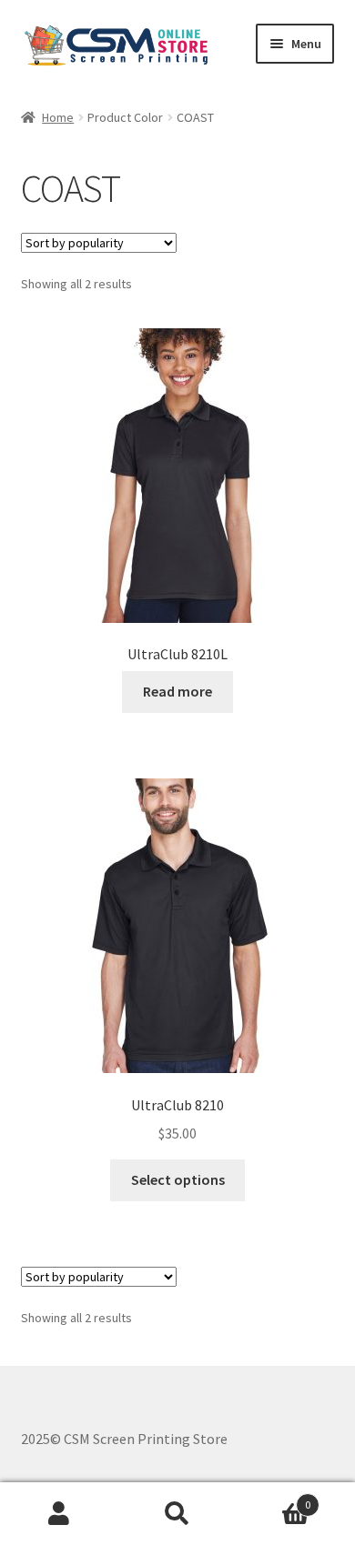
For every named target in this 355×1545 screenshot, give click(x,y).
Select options (178, 1179)
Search (177, 1514)
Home (58, 117)
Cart (273, 1498)
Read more (177, 691)
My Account (59, 1514)
